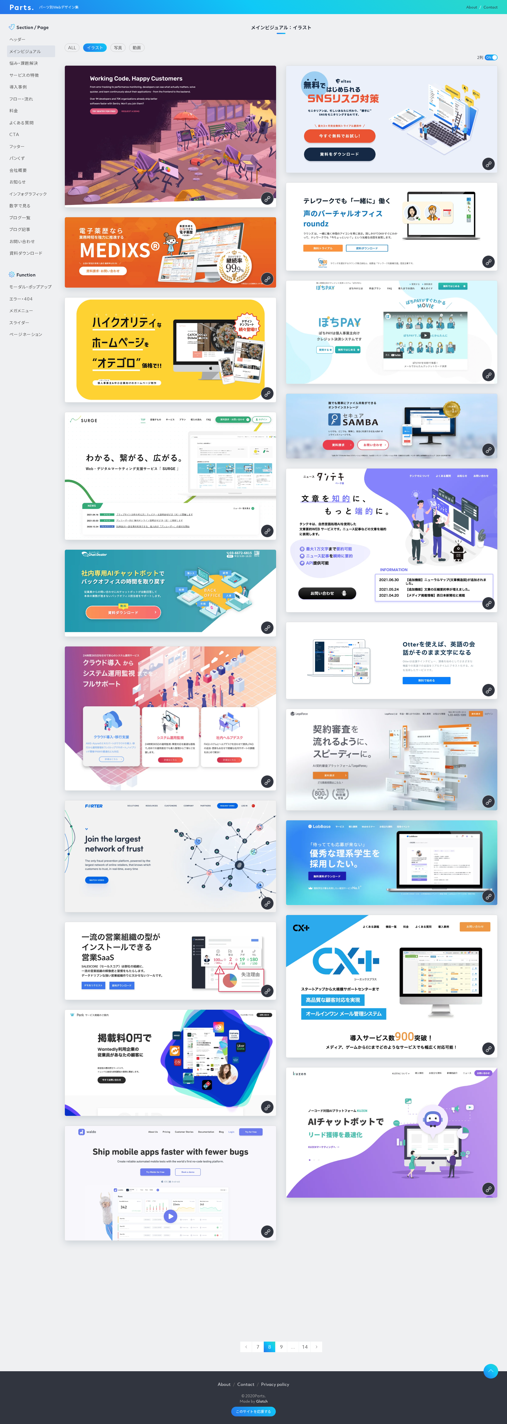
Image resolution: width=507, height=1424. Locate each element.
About (471, 7)
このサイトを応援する (253, 1411)
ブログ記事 (20, 229)
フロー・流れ (21, 99)
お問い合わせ (22, 241)
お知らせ (17, 182)
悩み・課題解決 (23, 63)
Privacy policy (275, 1384)
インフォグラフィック (28, 194)
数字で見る (20, 205)
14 (305, 1347)
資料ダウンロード (26, 253)
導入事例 (18, 87)
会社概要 (18, 170)
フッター (17, 146)
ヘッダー (17, 39)
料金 (13, 110)
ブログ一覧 (20, 217)
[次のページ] (316, 1347)
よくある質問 (21, 122)
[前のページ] (246, 1347)
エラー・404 (21, 299)
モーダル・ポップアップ (30, 287)
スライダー (19, 322)
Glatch (262, 1401)
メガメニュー (21, 310)
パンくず (17, 158)
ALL (72, 47)
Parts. (21, 7)
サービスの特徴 (24, 75)
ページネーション (25, 334)
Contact (491, 7)
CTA (14, 134)
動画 (137, 47)
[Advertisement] (31, 440)
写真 (118, 47)
